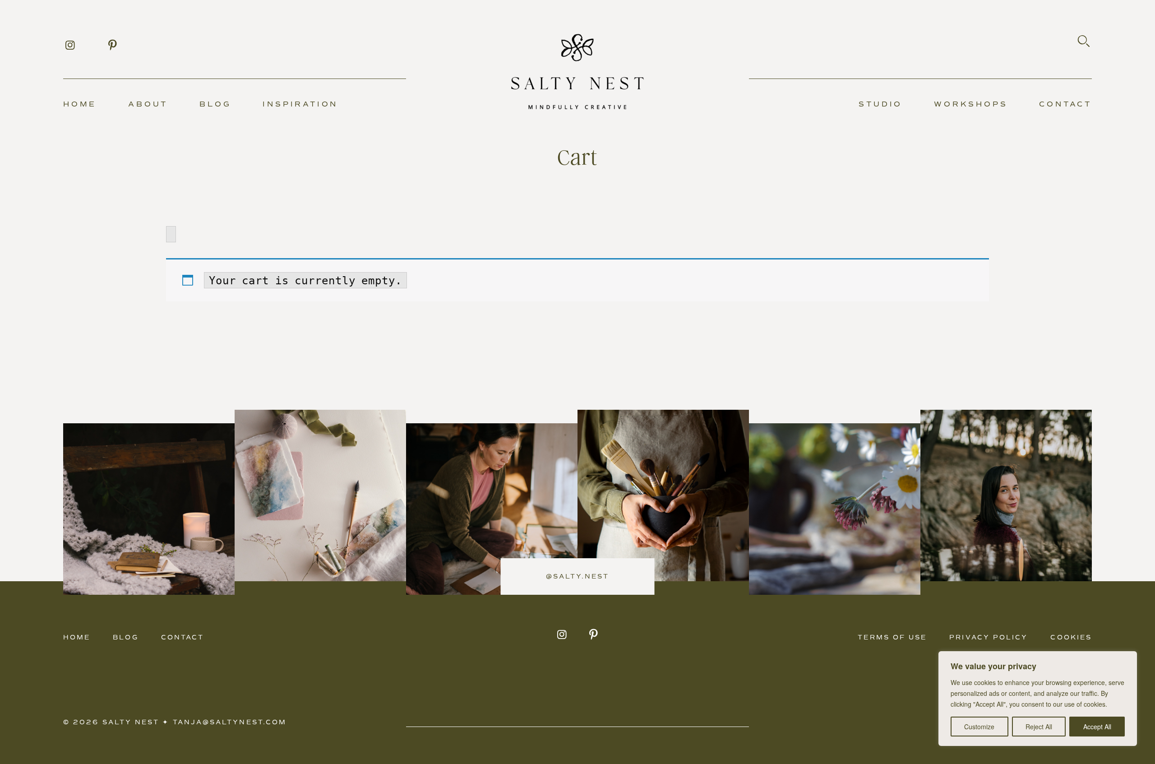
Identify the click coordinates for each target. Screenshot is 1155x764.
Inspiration (300, 104)
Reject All (1039, 726)
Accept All (1097, 726)
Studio (880, 104)
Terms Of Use (892, 637)
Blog (215, 104)
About (148, 104)
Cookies (1071, 637)
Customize (979, 726)
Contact (1065, 104)
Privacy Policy (988, 637)
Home (80, 104)
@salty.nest (578, 576)
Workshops (970, 104)
